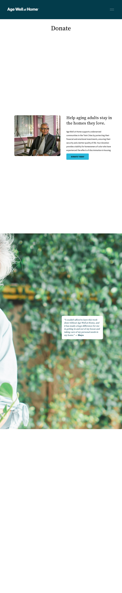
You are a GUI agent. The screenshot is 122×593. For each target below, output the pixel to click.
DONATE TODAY (77, 156)
